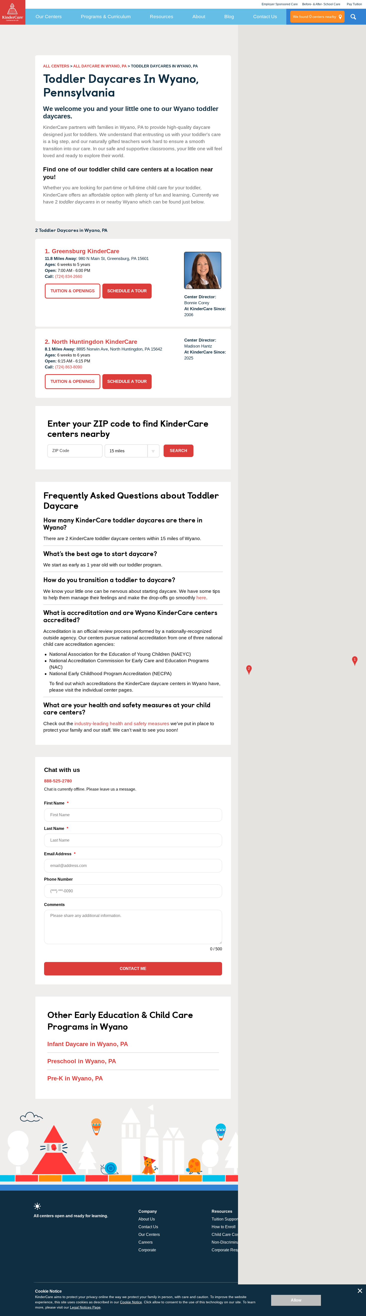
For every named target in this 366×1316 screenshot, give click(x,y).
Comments (54, 905)
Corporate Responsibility (233, 1250)
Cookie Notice (131, 1302)
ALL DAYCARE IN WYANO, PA (100, 66)
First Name (56, 803)
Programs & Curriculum (106, 16)
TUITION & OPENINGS (73, 291)
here (201, 597)
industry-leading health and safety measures (121, 723)
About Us (146, 1219)
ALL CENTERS (56, 66)
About (198, 16)
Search (178, 451)
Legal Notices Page (85, 1307)
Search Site (353, 19)
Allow (296, 1300)
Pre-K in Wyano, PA (75, 1078)
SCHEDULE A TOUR (127, 291)
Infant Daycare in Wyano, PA (87, 1044)
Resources (161, 16)
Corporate (147, 1250)
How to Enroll (224, 1227)
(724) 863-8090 (68, 367)
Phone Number (58, 879)
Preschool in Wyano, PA (81, 1061)
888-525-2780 (58, 780)
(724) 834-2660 (68, 276)
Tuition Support (225, 1219)
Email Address (59, 854)
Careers (145, 1242)
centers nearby (314, 16)
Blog (229, 16)
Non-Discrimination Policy (235, 1242)
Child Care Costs (227, 1234)
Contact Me (133, 968)
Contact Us (265, 16)
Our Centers (49, 16)
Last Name (56, 828)
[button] (355, 661)
